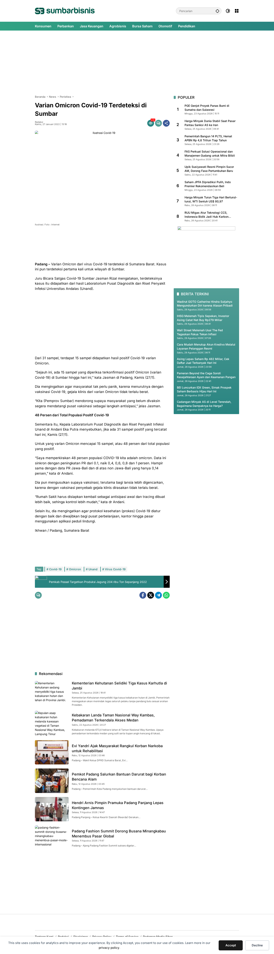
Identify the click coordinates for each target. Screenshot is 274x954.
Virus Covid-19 (115, 569)
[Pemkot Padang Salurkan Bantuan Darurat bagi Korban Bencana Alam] (52, 780)
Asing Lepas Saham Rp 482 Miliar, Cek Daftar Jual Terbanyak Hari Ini (203, 360)
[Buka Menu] (236, 10)
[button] (217, 10)
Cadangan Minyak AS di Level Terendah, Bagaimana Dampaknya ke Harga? (204, 403)
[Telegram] (158, 595)
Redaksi (39, 122)
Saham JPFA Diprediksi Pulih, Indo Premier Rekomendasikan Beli (208, 184)
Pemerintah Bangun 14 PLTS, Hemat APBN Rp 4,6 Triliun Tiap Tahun (208, 138)
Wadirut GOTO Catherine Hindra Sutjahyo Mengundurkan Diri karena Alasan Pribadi (205, 303)
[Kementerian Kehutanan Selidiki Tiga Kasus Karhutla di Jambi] (52, 693)
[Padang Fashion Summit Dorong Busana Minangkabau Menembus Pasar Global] (52, 837)
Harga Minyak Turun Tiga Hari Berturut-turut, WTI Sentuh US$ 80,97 (211, 199)
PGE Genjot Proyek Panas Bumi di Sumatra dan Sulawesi (207, 107)
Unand (92, 569)
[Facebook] (142, 595)
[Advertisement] (137, 63)
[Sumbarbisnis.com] (65, 10)
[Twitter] (150, 595)
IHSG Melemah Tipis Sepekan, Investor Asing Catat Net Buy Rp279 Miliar (203, 318)
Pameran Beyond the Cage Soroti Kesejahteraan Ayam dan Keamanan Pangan (206, 375)
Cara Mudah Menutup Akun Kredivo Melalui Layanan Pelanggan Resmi (206, 346)
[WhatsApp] (166, 595)
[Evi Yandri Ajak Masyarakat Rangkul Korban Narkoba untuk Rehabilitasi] (52, 752)
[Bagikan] (166, 123)
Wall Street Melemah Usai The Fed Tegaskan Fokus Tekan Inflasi (200, 332)
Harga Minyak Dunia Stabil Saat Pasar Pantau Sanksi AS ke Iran (210, 123)
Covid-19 (55, 569)
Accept (230, 945)
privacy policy (109, 948)
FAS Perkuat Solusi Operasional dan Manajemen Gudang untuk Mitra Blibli (210, 153)
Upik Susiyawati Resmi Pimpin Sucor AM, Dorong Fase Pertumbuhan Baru (209, 168)
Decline (257, 945)
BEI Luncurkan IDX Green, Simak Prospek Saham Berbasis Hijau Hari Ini (204, 389)
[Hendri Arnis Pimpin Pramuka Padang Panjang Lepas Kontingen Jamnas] (52, 809)
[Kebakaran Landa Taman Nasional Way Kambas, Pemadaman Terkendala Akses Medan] (52, 723)
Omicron (75, 569)
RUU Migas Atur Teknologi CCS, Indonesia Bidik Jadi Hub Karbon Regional (206, 214)
